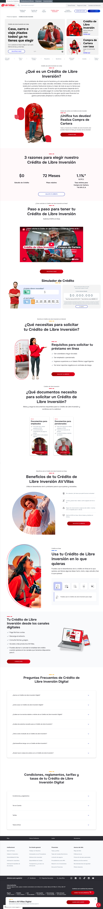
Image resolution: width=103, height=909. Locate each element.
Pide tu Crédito (63, 452)
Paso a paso (20, 59)
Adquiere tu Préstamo (39, 452)
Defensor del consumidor (35, 857)
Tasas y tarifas (96, 59)
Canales (84, 59)
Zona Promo (71, 5)
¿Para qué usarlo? (71, 59)
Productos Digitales (12, 16)
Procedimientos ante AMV (58, 860)
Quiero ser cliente (78, 902)
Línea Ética (62, 878)
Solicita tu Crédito (51, 194)
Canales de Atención (94, 5)
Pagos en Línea (81, 5)
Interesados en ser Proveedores (37, 854)
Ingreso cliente (94, 11)
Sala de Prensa (11, 850)
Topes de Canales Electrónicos (59, 854)
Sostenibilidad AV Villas (13, 857)
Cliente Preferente (34, 838)
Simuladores (77, 838)
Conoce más (72, 134)
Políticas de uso (78, 854)
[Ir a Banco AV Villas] (8, 5)
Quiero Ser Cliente (80, 11)
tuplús (53, 838)
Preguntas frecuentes (47, 878)
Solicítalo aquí (86, 34)
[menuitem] (22, 11)
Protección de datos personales (82, 857)
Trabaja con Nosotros (34, 850)
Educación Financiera (57, 867)
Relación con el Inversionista (59, 863)
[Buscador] (18, 5)
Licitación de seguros (57, 857)
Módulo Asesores (78, 867)
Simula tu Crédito (34, 59)
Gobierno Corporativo (12, 854)
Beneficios (58, 59)
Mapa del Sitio (77, 850)
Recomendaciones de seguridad (82, 863)
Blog (8, 838)
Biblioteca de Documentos (80, 860)
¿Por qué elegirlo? (7, 59)
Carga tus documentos (81, 892)
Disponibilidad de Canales (35, 860)
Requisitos (47, 59)
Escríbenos (32, 878)
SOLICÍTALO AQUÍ (51, 271)
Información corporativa (13, 860)
